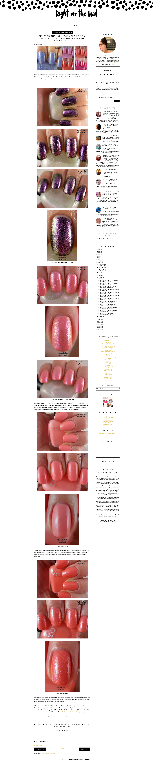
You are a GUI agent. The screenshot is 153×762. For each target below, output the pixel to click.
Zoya (68, 726)
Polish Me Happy (108, 369)
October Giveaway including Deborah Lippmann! (111, 126)
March (101, 279)
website (61, 712)
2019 (98, 257)
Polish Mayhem (108, 367)
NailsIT (108, 361)
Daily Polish (108, 350)
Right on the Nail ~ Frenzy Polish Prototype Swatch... (108, 293)
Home (76, 25)
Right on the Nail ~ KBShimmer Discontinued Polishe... (107, 308)
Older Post (83, 749)
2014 (98, 321)
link (106, 87)
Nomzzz (108, 365)
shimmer (57, 726)
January (101, 318)
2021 (98, 254)
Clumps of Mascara (108, 347)
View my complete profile (108, 64)
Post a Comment (38, 745)
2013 (98, 322)
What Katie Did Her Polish (108, 376)
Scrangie (108, 373)
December (102, 264)
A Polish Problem (108, 340)
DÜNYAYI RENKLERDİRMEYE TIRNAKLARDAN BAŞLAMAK (108, 352)
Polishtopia (108, 372)
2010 (98, 327)
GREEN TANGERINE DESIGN (82, 759)
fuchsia (60, 724)
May (100, 275)
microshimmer (77, 724)
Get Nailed (108, 354)
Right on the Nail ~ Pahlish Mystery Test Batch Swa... (106, 314)
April (100, 277)
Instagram (79, 712)
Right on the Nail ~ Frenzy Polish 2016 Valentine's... (108, 290)
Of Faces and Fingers (108, 366)
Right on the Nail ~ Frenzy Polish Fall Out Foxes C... (108, 296)
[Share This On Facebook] (57, 731)
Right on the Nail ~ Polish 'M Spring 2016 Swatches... (107, 287)
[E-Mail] (116, 63)
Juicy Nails (108, 358)
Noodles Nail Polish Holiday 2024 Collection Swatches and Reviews (111, 181)
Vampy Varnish (108, 374)
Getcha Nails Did (108, 355)
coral (55, 724)
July (100, 272)
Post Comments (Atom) (48, 753)
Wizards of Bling (108, 377)
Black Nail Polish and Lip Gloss (108, 343)
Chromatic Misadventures (108, 346)
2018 (98, 259)
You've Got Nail (108, 378)
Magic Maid (108, 359)
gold (65, 724)
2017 (98, 261)
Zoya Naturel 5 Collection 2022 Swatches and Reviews (110, 220)
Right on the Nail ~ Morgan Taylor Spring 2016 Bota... (106, 302)
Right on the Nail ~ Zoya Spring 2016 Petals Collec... (108, 281)
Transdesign (108, 422)
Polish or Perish (108, 370)
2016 (98, 262)
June (100, 274)
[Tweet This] (60, 731)
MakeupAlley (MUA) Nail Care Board (108, 433)
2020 (98, 256)
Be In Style (108, 342)
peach (84, 724)
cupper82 (107, 55)
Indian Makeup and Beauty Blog (108, 357)
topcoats (63, 726)
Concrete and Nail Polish (108, 349)
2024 (98, 249)
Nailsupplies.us (108, 420)
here (107, 240)
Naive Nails (108, 362)
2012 (98, 324)
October (101, 267)
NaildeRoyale (108, 418)
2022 (98, 252)
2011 (98, 326)
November (102, 266)
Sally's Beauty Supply (108, 421)
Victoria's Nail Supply (108, 424)
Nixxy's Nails (108, 363)
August (101, 270)
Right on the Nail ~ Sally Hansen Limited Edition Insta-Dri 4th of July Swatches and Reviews (111, 114)
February (102, 316)
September (102, 269)
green (69, 724)
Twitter (72, 712)
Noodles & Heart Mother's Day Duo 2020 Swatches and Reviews (110, 146)
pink (88, 724)
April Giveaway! (111, 135)
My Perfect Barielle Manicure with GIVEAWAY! (110, 209)
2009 (98, 329)
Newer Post (41, 749)
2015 (98, 319)
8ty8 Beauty (108, 416)
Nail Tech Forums (108, 435)
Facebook (67, 712)
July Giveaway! (111, 169)
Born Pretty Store (108, 417)
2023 (98, 251)
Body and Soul (108, 344)
